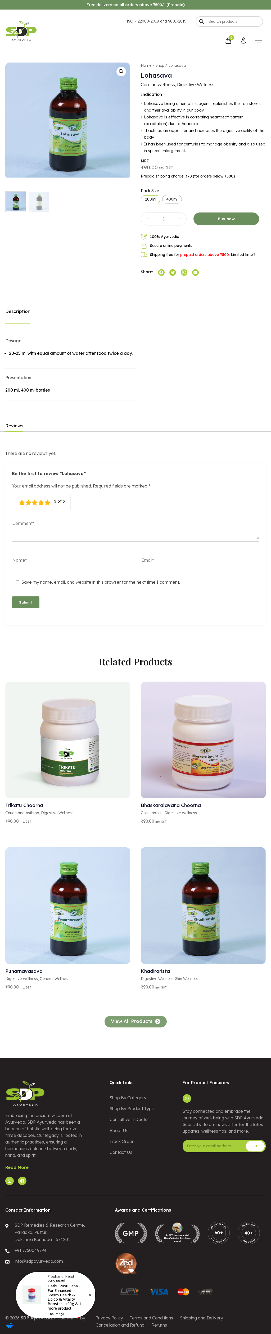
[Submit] (255, 1146)
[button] (258, 40)
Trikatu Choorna (24, 805)
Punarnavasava (24, 971)
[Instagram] (9, 1181)
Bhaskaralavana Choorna (171, 805)
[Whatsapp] (187, 1098)
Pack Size (150, 190)
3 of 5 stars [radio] (34, 502)
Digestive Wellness (195, 84)
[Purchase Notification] (55, 1295)
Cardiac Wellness (158, 84)
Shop (160, 65)
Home (146, 65)
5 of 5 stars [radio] (47, 502)
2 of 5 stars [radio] (28, 502)
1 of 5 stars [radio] (22, 502)
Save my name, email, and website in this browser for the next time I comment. (100, 582)
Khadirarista (155, 971)
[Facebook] (22, 1181)
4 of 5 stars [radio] (41, 502)
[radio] (150, 199)
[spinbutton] (164, 218)
